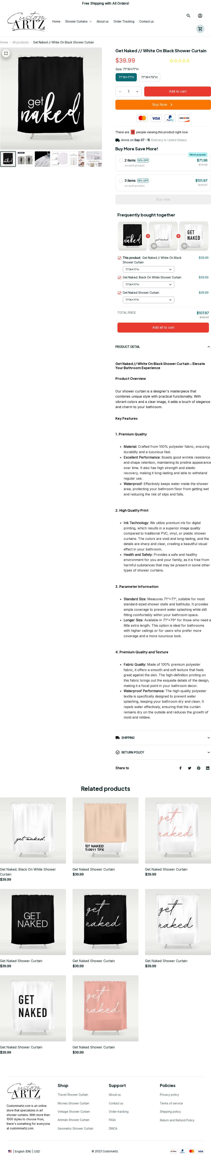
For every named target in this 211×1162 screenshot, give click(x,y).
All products (21, 42)
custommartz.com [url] (21, 1128)
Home (4, 42)
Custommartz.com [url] (18, 1105)
